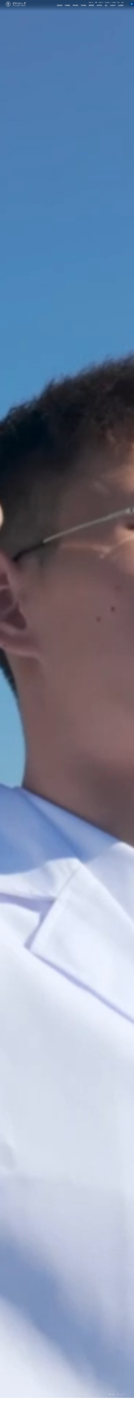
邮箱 (96, 2)
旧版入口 (91, 2)
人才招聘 (113, 2)
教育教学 (91, 5)
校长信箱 (106, 2)
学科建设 (83, 5)
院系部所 (75, 5)
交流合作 (112, 5)
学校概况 (67, 5)
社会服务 (121, 5)
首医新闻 (59, 5)
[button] (118, 1398)
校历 (122, 2)
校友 (118, 2)
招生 (106, 5)
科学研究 (99, 5)
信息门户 (101, 2)
